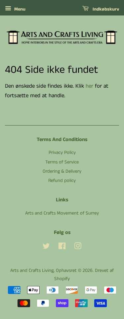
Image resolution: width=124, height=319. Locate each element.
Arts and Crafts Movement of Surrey (62, 213)
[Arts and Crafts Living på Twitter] (46, 247)
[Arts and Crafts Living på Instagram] (77, 247)
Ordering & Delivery (62, 171)
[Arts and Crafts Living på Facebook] (62, 247)
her (89, 86)
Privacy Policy (62, 152)
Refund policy (62, 180)
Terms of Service (62, 162)
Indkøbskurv (105, 9)
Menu (19, 9)
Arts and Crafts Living (32, 270)
